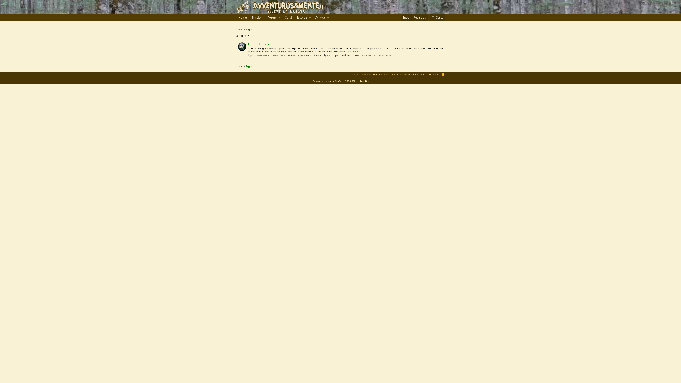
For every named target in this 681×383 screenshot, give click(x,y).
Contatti (355, 74)
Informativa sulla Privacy (405, 74)
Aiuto (423, 74)
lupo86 (251, 55)
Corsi (288, 18)
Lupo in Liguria (258, 44)
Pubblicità (434, 74)
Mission (257, 18)
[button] (279, 17)
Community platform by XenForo (340, 81)
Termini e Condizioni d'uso (375, 74)
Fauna (388, 55)
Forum (272, 18)
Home (243, 18)
